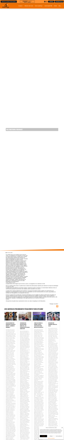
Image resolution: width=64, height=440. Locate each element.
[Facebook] (45, 1)
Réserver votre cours (29, 6)
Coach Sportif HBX (48, 6)
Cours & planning (38, 6)
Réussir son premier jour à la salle (52, 324)
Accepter (43, 436)
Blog (59, 6)
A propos (20, 6)
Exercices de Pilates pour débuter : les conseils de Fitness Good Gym (25, 325)
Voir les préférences (59, 436)
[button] (62, 427)
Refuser (51, 436)
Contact (55, 6)
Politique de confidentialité (51, 438)
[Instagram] (47, 1)
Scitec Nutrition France (10, 282)
